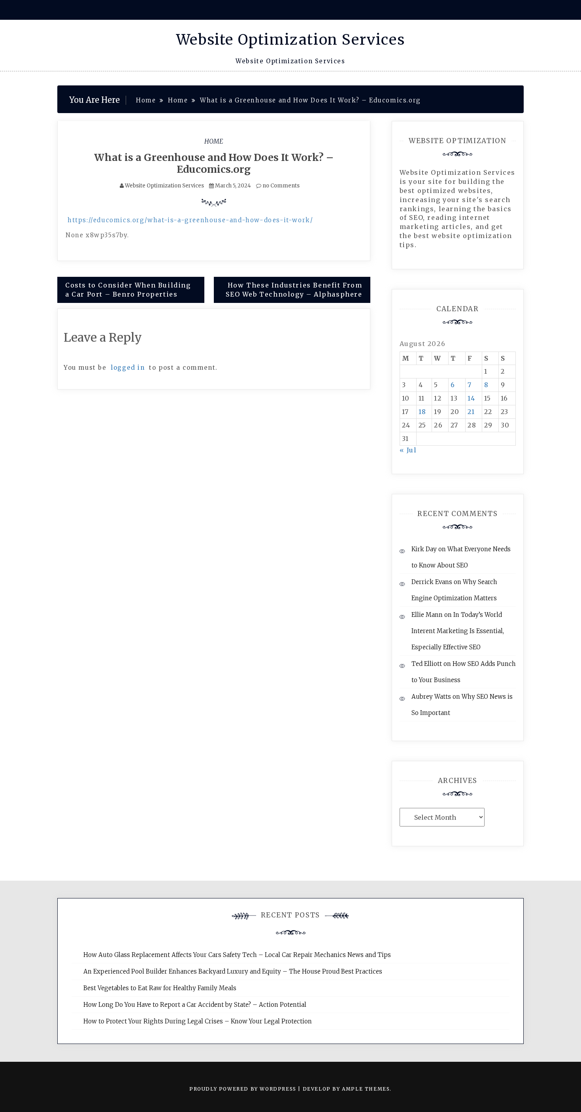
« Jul (408, 450)
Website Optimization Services (290, 40)
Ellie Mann (427, 614)
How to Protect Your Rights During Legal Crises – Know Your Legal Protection (197, 1021)
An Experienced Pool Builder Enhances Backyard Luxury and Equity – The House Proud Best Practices (232, 971)
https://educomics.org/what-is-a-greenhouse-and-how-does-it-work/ (190, 220)
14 (471, 398)
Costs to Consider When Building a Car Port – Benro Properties (128, 289)
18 (422, 412)
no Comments (280, 185)
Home (213, 141)
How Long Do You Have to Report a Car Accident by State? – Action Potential (194, 1004)
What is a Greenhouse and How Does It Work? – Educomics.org (214, 163)
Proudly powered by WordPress (243, 1089)
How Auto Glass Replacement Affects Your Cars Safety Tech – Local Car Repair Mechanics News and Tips (237, 955)
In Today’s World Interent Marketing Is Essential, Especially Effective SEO (457, 631)
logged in (128, 367)
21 (471, 412)
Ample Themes (366, 1089)
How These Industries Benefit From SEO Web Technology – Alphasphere (294, 289)
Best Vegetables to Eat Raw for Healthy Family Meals (159, 988)
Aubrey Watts (431, 696)
